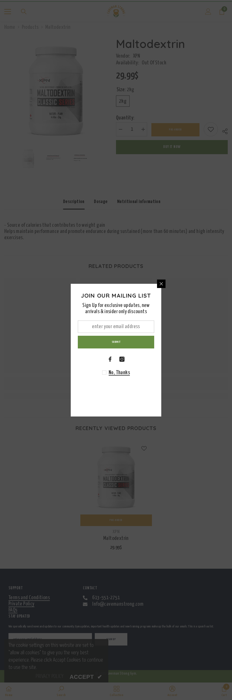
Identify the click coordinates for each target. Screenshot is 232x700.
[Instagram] (122, 359)
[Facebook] (110, 359)
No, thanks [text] (119, 372)
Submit (116, 342)
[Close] (161, 284)
